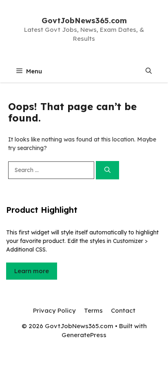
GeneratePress (84, 335)
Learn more (31, 271)
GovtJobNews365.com (84, 20)
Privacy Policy (54, 310)
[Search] (107, 170)
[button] (148, 71)
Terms (93, 310)
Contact (123, 310)
